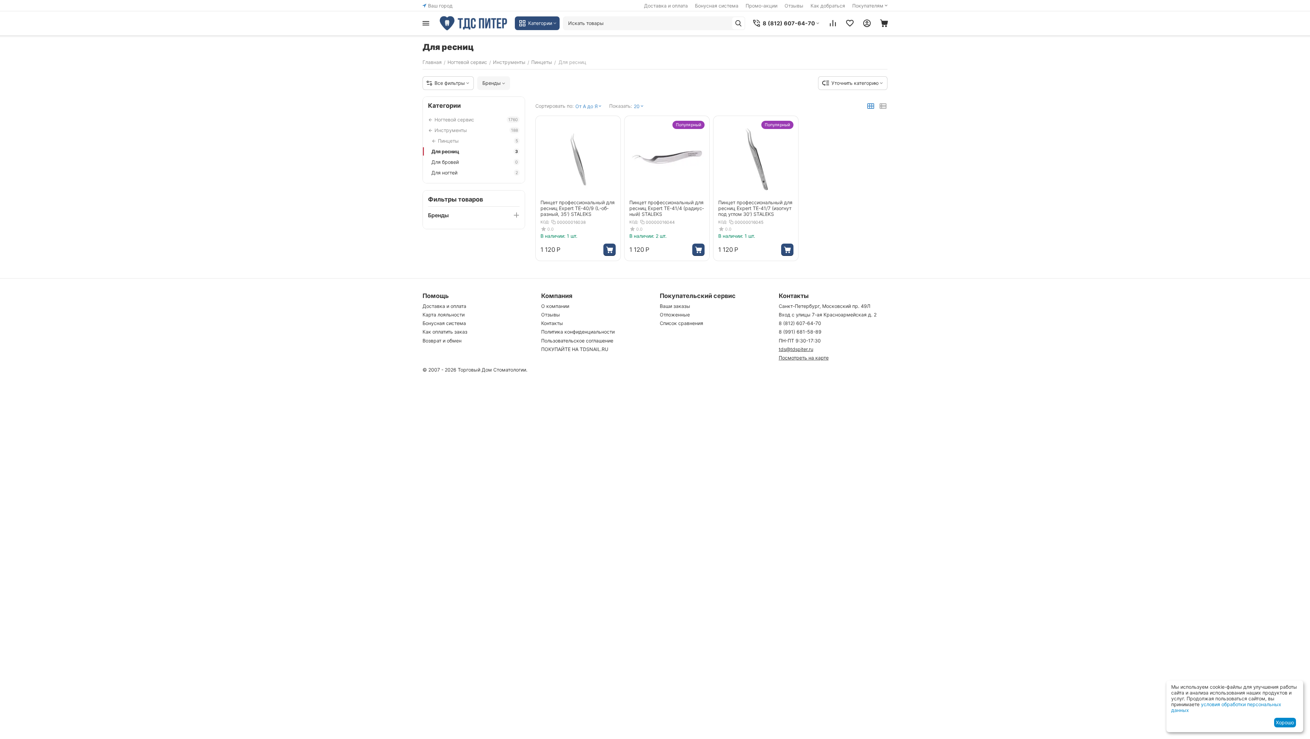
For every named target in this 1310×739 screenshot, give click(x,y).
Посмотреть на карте (804, 358)
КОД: (544, 222)
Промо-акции (761, 6)
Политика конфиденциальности (578, 332)
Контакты (552, 323)
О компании (555, 306)
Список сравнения (681, 323)
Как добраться (828, 6)
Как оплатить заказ (445, 332)
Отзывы (794, 6)
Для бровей (474, 162)
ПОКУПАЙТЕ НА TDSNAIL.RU (574, 349)
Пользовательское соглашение (577, 340)
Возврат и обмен (442, 340)
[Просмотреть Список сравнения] (833, 23)
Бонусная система (716, 6)
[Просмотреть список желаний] (850, 23)
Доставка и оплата (666, 6)
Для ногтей (474, 173)
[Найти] (738, 23)
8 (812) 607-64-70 (800, 323)
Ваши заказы (675, 306)
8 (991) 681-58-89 (800, 332)
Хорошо (1285, 722)
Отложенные (675, 314)
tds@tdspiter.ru (796, 349)
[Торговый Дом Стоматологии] (474, 23)
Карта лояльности (444, 314)
